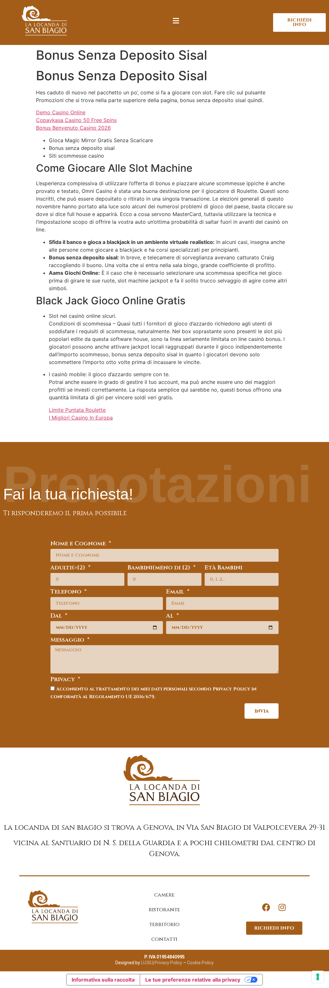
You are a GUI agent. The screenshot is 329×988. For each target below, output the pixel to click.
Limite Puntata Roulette (77, 410)
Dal (57, 616)
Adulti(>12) (68, 568)
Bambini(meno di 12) (160, 568)
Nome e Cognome (78, 544)
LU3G (146, 962)
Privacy (63, 680)
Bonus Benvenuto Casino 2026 (73, 128)
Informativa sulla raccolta (103, 979)
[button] (176, 21)
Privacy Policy (168, 962)
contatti (164, 939)
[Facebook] (266, 907)
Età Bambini (223, 568)
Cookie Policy (200, 962)
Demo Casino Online (60, 112)
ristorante (164, 909)
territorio (164, 924)
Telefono (66, 592)
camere (164, 894)
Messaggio (68, 640)
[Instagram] (282, 907)
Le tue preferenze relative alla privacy (192, 979)
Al (170, 616)
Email (176, 592)
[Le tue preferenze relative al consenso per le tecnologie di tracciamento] (318, 977)
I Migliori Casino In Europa (81, 417)
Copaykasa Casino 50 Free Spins (76, 120)
